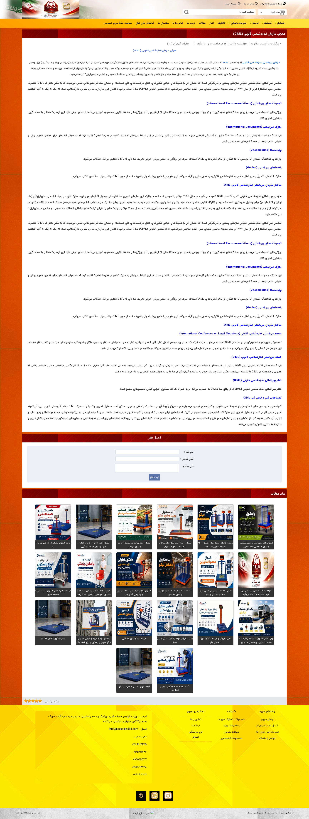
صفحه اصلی (231, 4)
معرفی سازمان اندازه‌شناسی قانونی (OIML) (259, 33)
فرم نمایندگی (196, 732)
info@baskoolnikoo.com (123, 729)
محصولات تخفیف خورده (231, 719)
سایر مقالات (278, 493)
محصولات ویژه (231, 726)
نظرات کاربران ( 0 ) (178, 44)
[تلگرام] (141, 796)
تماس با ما (249, 4)
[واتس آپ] (154, 796)
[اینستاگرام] (168, 796)
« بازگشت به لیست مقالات (266, 44)
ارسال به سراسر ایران (267, 726)
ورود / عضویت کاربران (271, 4)
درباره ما (195, 726)
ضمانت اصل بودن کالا (267, 732)
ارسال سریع (267, 719)
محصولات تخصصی (231, 738)
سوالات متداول (231, 732)
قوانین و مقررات (267, 738)
